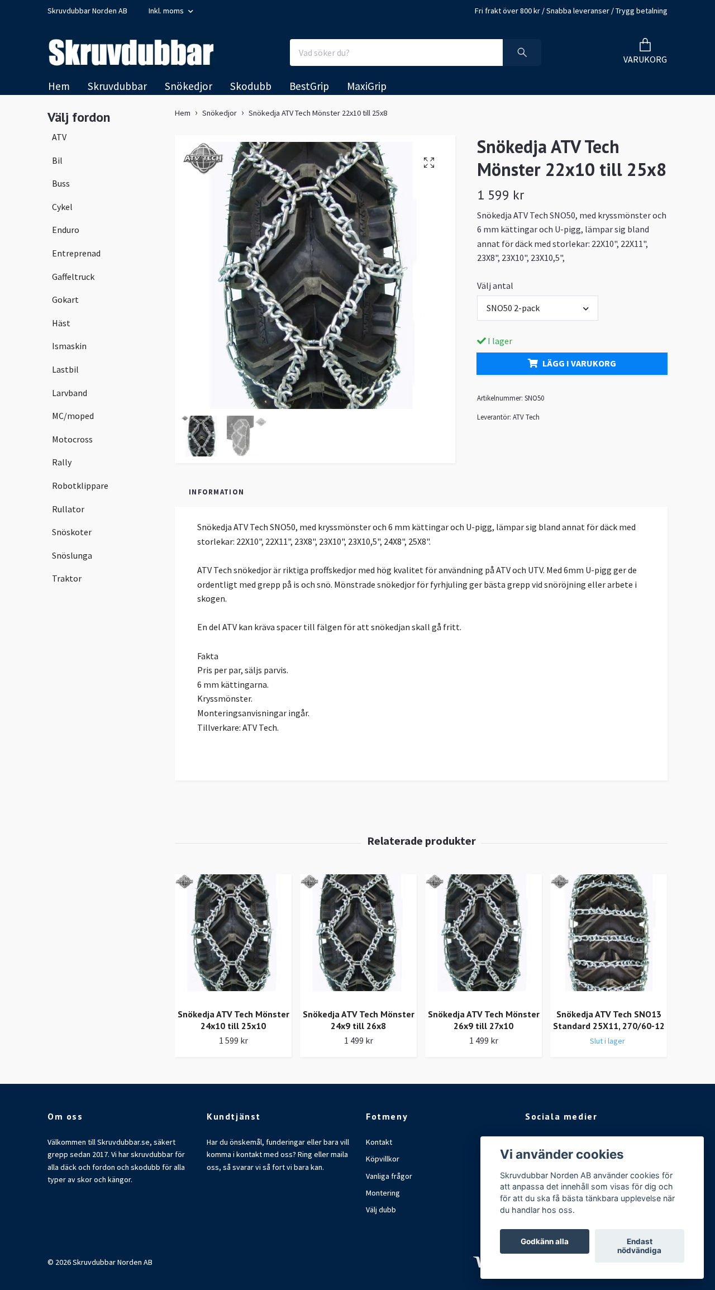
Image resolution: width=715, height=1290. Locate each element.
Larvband (69, 396)
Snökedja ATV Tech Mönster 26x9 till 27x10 (484, 1024)
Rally (62, 466)
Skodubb (250, 90)
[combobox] (537, 312)
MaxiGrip (367, 90)
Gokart (65, 304)
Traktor (67, 582)
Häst (61, 327)
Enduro (65, 234)
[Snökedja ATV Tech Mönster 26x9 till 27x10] (483, 941)
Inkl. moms (167, 11)
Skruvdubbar (117, 90)
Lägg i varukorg (579, 367)
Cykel (62, 211)
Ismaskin (69, 350)
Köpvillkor (382, 1163)
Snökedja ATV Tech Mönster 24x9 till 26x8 (358, 1024)
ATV (59, 141)
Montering (383, 1197)
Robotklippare (80, 490)
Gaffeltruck (73, 280)
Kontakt (379, 1146)
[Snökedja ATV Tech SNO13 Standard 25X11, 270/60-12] (608, 941)
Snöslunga (72, 559)
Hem (59, 90)
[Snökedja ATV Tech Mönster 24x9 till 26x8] (358, 941)
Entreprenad (76, 257)
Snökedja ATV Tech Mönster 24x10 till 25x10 (233, 1024)
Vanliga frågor (389, 1180)
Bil (57, 164)
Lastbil (65, 373)
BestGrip (309, 90)
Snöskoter (72, 536)
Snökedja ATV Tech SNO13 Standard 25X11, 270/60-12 (609, 1024)
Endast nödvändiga (639, 1246)
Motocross (72, 443)
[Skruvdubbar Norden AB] (143, 54)
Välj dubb (381, 1214)
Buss (61, 187)
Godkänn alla (545, 1241)
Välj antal (495, 290)
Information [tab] (216, 496)
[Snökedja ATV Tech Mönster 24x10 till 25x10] (233, 941)
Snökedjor (188, 90)
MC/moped (73, 420)
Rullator (68, 512)
